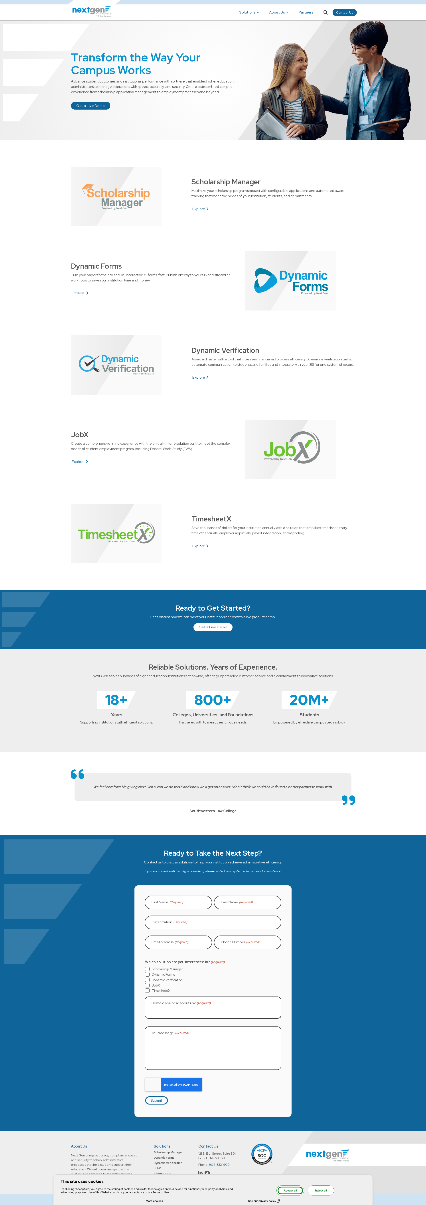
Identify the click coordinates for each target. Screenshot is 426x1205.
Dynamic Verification (167, 980)
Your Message (170, 1033)
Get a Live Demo (90, 105)
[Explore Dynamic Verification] (116, 365)
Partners (306, 12)
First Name (167, 902)
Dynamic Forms (163, 974)
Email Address (170, 942)
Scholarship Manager (167, 969)
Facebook (207, 1173)
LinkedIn (200, 1173)
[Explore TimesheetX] (116, 533)
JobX (156, 985)
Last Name (237, 902)
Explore (200, 209)
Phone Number (240, 942)
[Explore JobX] (290, 449)
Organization (169, 922)
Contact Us (344, 12)
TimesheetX (161, 991)
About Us (79, 1146)
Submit (156, 1100)
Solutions (247, 12)
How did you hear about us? (181, 1003)
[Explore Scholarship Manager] (116, 196)
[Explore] (290, 281)
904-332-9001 (220, 1165)
